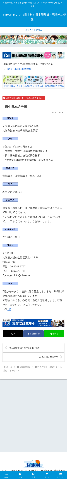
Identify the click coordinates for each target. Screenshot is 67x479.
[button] (60, 407)
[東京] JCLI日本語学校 (19, 69)
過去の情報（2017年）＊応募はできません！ (25, 98)
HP (9, 309)
